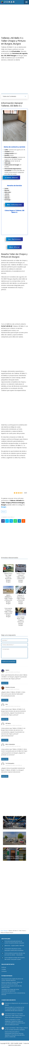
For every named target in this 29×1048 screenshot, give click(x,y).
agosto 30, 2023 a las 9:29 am (13, 706)
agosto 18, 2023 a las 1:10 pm (12, 689)
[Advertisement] (14, 20)
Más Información (14, 204)
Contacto (4, 971)
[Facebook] (3, 521)
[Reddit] (23, 521)
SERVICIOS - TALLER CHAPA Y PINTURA (14, 945)
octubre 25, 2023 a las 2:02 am (13, 746)
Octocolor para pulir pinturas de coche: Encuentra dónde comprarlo (14, 942)
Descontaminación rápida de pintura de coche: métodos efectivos (12, 979)
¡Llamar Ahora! (11, 177)
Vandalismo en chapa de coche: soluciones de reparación (10, 990)
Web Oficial (14, 247)
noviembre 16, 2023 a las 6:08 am (14, 765)
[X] (11, 521)
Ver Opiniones (14, 239)
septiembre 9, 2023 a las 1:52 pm (14, 725)
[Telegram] (19, 521)
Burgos (3, 511)
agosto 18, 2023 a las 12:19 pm (13, 672)
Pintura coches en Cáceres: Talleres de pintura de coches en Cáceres (11, 983)
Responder (5, 683)
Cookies (3, 969)
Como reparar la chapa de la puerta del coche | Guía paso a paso (15, 958)
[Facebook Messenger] (7, 521)
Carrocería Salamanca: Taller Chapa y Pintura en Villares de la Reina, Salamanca (15, 1015)
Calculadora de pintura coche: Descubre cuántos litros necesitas (14, 949)
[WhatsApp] (15, 521)
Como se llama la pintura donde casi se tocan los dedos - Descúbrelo (15, 954)
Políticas (3, 967)
